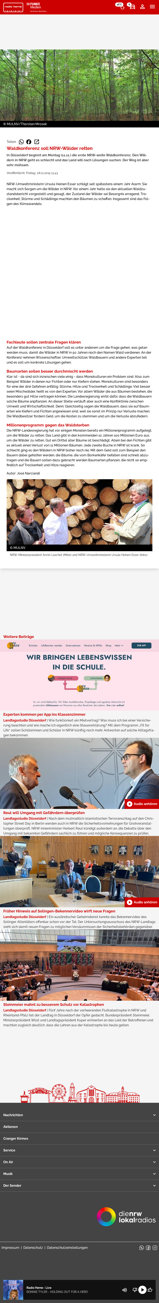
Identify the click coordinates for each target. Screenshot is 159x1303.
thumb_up (149, 1289)
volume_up (125, 1290)
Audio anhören (141, 804)
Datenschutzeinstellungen (67, 1248)
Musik (8, 1174)
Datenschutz (33, 1248)
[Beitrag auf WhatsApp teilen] (21, 141)
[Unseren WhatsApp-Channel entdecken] (141, 1247)
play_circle (142, 1290)
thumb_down (134, 1289)
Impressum (10, 1248)
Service (9, 1150)
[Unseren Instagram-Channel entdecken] (154, 1247)
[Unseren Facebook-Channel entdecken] (148, 1247)
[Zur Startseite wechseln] (13, 7)
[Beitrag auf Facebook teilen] (28, 141)
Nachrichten (13, 1115)
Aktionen (10, 1127)
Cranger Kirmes (15, 1139)
